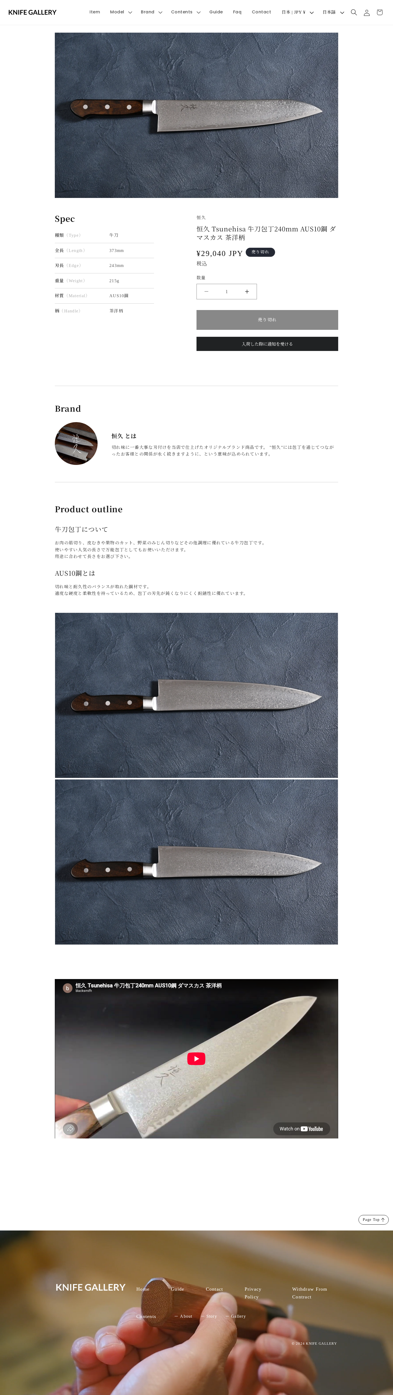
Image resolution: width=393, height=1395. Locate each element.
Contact (214, 1289)
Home (142, 1289)
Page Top (371, 1220)
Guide (177, 1289)
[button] (120, 12)
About (186, 1316)
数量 (200, 278)
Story (211, 1316)
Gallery (238, 1316)
